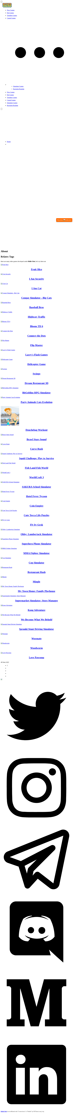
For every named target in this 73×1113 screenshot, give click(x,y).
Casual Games (11, 18)
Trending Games (12, 15)
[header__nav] (1, 2)
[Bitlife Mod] (7, 7)
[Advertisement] (36, 126)
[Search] (1, 109)
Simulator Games (18, 86)
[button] (39, 84)
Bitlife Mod (4, 1111)
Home (9, 141)
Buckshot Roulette (18, 89)
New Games (10, 10)
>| (7, 676)
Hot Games (10, 13)
